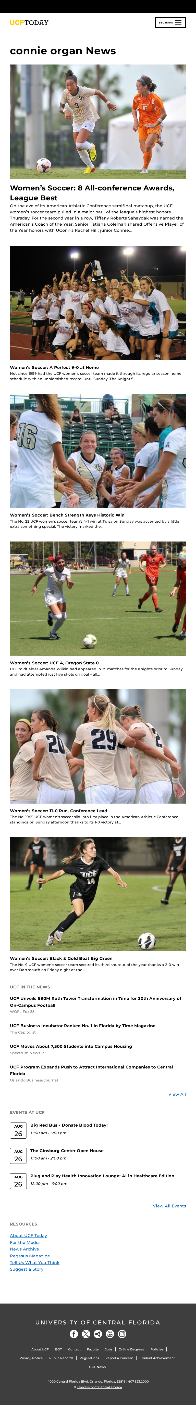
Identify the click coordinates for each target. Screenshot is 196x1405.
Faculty (93, 1349)
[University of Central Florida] (44, 6)
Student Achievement (157, 1358)
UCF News (97, 1367)
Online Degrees (131, 1349)
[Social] (98, 1334)
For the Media (25, 1242)
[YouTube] (110, 1334)
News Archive (24, 1249)
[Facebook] (74, 1334)
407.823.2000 (138, 1381)
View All (177, 1094)
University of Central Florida (98, 1322)
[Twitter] (86, 1334)
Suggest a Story (26, 1269)
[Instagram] (122, 1334)
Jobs (108, 1349)
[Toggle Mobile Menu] (185, 6)
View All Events (169, 1206)
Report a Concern (119, 1358)
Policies (157, 1349)
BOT (58, 1349)
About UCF (40, 1349)
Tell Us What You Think (34, 1262)
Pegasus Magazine (30, 1256)
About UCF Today (28, 1235)
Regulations (89, 1358)
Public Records (61, 1358)
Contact (74, 1349)
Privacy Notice (31, 1358)
